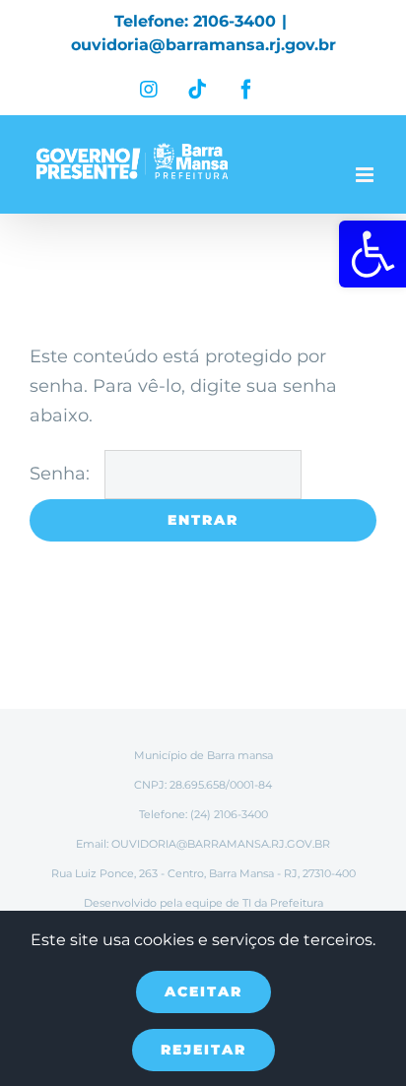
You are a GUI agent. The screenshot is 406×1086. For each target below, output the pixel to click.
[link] (372, 254)
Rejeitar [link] (203, 1049)
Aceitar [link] (203, 991)
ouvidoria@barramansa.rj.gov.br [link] (203, 44)
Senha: (62, 473)
